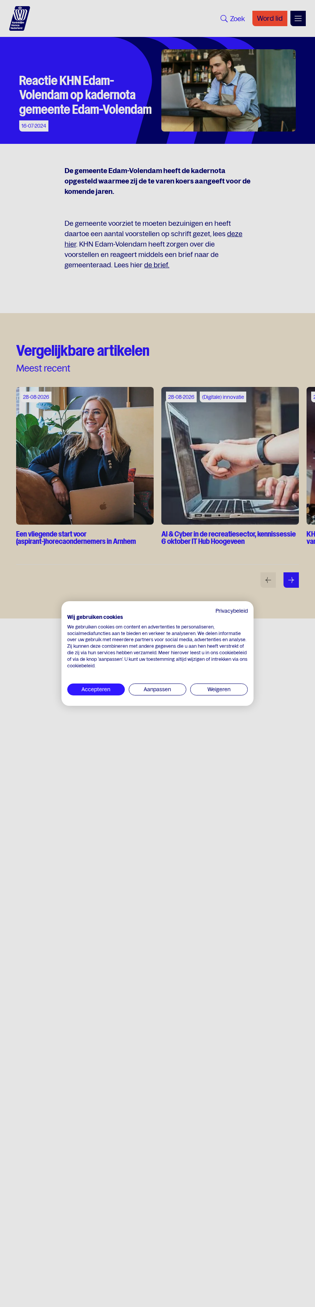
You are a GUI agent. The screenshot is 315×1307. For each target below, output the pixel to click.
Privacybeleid (232, 610)
